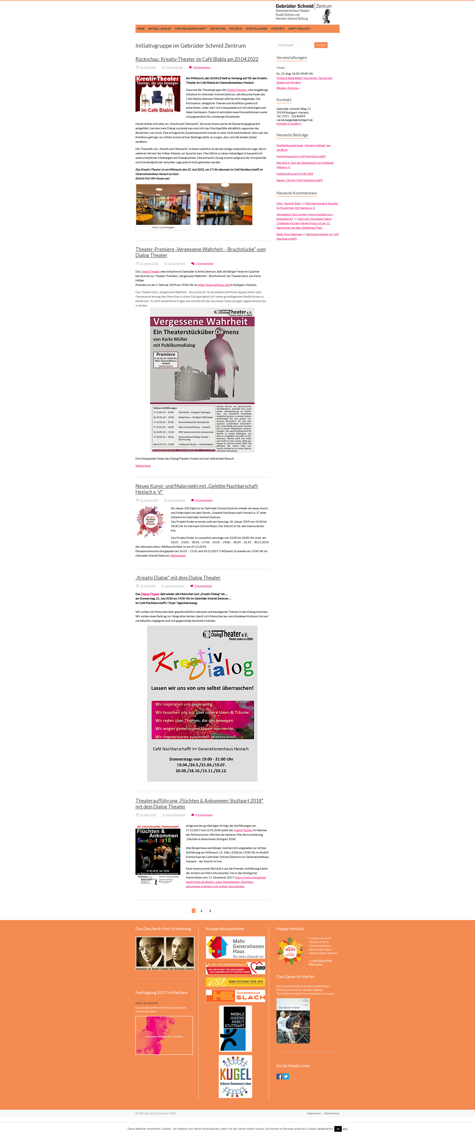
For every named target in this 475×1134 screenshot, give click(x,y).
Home (141, 28)
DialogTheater (150, 271)
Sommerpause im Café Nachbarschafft (301, 156)
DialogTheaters (237, 89)
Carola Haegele (174, 67)
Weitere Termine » (288, 88)
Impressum (314, 1113)
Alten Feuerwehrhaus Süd (214, 284)
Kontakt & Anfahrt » (289, 123)
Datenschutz (332, 1113)
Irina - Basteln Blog (288, 203)
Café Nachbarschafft (191, 28)
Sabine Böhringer (174, 585)
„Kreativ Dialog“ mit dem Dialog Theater (178, 578)
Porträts (278, 28)
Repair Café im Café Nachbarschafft (299, 180)
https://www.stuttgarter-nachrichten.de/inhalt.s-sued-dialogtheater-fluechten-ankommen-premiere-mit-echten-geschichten (226, 882)
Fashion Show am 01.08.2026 (294, 173)
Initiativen (217, 28)
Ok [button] (338, 1129)
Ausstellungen (257, 28)
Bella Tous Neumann (289, 234)
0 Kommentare (201, 67)
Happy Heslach (299, 28)
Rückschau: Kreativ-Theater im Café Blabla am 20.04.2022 (196, 59)
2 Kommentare (204, 263)
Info (345, 1128)
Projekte (235, 28)
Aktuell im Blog (159, 28)
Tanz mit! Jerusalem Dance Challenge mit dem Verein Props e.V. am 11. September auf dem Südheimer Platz (304, 223)
